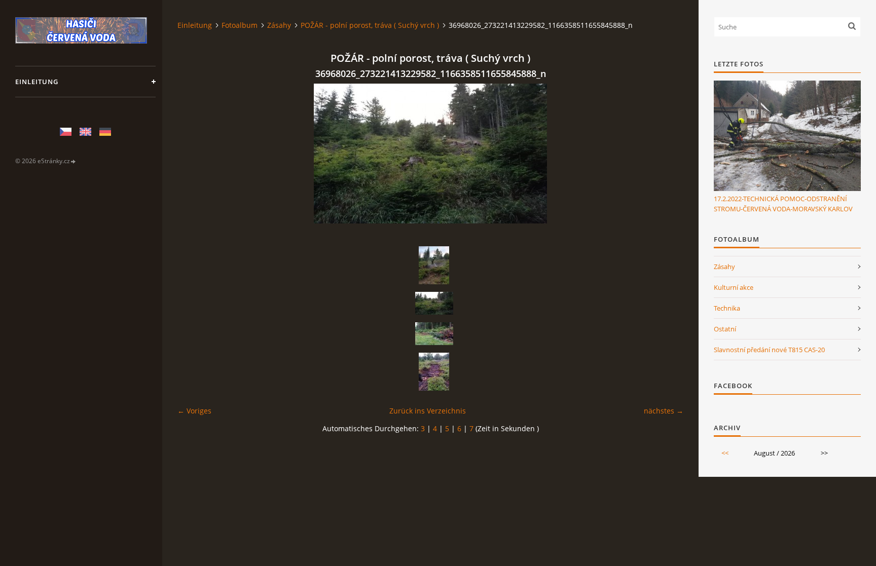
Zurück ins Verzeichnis (427, 411)
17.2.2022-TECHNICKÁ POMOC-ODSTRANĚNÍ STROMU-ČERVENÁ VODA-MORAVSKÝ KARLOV (783, 203)
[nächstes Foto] (666, 153)
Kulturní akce (733, 287)
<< (724, 453)
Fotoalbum (240, 25)
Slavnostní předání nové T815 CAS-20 (769, 349)
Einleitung (36, 81)
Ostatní (725, 328)
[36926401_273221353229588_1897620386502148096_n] (434, 265)
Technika (727, 308)
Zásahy (279, 25)
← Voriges (194, 411)
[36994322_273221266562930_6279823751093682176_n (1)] (434, 372)
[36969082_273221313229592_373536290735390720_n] (434, 333)
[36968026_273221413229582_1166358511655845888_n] (434, 303)
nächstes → (663, 411)
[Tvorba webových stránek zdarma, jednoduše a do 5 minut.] (73, 161)
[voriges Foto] (193, 153)
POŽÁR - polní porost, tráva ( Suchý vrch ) (370, 25)
